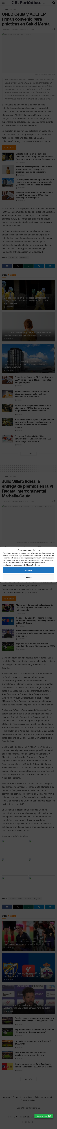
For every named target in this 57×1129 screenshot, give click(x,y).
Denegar (28, 577)
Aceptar (28, 570)
